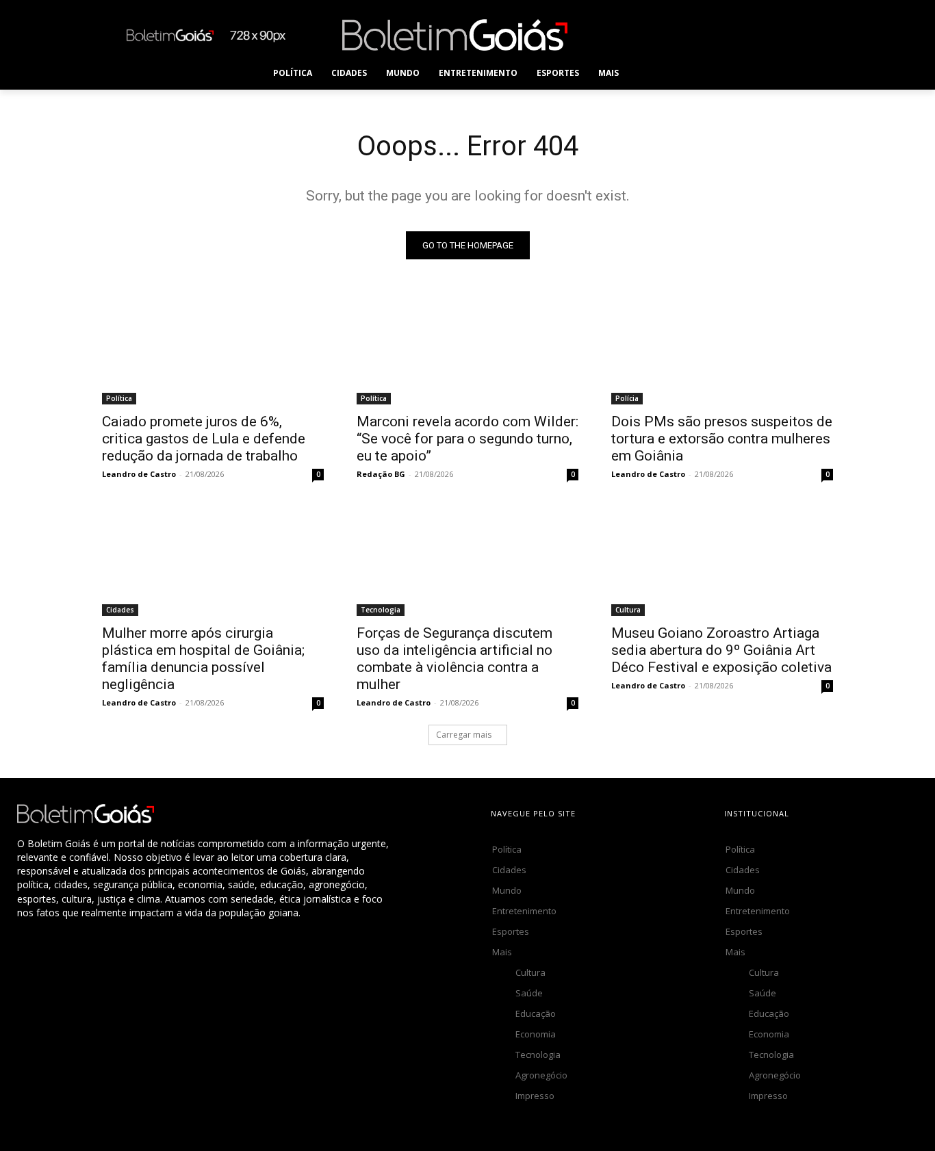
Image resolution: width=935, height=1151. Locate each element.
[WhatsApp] (778, 35)
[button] (655, 73)
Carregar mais (463, 734)
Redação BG (381, 474)
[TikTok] (716, 35)
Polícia (627, 398)
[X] (747, 35)
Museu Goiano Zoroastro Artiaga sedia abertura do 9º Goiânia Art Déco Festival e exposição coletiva (721, 650)
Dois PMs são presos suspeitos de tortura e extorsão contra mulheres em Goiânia (721, 438)
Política (119, 398)
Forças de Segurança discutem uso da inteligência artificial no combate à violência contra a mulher (454, 659)
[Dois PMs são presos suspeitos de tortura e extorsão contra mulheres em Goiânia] (722, 349)
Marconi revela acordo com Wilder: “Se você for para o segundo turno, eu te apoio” (467, 438)
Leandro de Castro (139, 474)
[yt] (809, 35)
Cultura (628, 610)
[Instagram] (685, 35)
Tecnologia (380, 610)
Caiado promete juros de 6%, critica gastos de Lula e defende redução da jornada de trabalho (203, 438)
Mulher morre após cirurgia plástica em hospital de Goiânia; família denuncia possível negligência (203, 659)
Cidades (120, 610)
